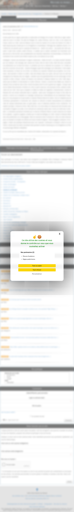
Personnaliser (37, 274)
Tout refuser (37, 270)
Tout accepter (37, 266)
